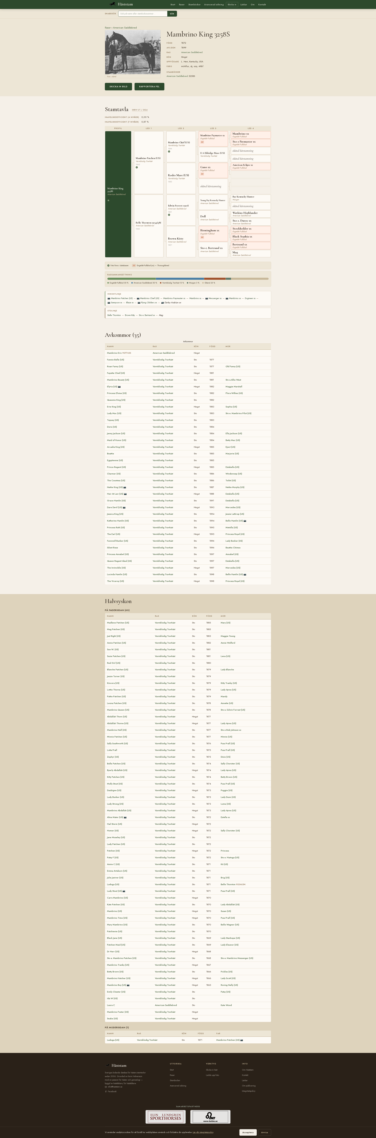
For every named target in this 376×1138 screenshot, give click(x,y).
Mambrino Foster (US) (118, 1012)
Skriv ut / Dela (140, 110)
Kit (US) (224, 864)
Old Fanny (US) (233, 366)
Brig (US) (225, 877)
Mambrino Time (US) (117, 918)
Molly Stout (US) (115, 783)
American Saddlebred (125, 27)
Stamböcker (194, 4)
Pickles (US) (227, 971)
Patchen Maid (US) (116, 944)
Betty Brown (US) (229, 777)
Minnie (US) (226, 736)
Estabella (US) (232, 467)
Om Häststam (248, 1069)
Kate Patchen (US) (116, 904)
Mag (161, 315)
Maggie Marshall (234, 386)
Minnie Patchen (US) (117, 736)
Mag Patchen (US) (116, 629)
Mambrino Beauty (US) (118, 379)
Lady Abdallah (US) (230, 904)
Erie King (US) (114, 406)
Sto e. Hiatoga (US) (230, 857)
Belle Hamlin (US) (234, 520)
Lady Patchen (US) (116, 844)
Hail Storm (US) (114, 824)
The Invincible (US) (116, 567)
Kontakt (262, 4)
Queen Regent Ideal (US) (119, 561)
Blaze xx (130, 302)
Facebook (112, 1091)
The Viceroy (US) (115, 581)
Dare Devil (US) (114, 507)
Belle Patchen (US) (116, 763)
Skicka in (232, 4)
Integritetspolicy (248, 1091)
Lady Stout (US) (114, 891)
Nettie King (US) (115, 487)
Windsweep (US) (234, 473)
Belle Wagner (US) (230, 924)
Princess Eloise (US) (117, 393)
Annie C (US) (113, 864)
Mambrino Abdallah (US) (119, 810)
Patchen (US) (113, 850)
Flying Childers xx (147, 302)
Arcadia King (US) (116, 447)
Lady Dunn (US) (228, 797)
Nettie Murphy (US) (235, 487)
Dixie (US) (225, 756)
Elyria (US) (112, 386)
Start (173, 4)
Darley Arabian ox (171, 302)
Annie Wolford (228, 642)
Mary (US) (225, 622)
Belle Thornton (114, 315)
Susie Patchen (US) (116, 656)
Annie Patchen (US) (116, 642)
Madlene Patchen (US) (118, 622)
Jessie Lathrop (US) (235, 514)
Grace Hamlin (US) (116, 500)
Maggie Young (228, 636)
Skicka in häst (211, 1069)
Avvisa (264, 1132)
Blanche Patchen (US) (117, 669)
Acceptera (248, 1132)
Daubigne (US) (114, 790)
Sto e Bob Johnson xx (231, 730)
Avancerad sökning (214, 4)
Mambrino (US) (114, 911)
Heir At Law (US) (115, 493)
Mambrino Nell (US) (117, 730)
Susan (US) (226, 911)
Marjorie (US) (232, 453)
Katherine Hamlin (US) (118, 520)
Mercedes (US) (233, 507)
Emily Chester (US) (116, 991)
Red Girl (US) (113, 663)
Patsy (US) (225, 991)
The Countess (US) (116, 480)
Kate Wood (226, 1005)
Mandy (224, 696)
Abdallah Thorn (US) (117, 716)
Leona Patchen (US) (116, 703)
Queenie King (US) (116, 400)
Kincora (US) (113, 683)
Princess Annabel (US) (118, 554)
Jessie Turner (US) (116, 676)
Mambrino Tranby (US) (118, 965)
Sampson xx (115, 302)
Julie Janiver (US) (115, 877)
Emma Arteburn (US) (117, 870)
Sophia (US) (231, 406)
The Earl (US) (113, 534)
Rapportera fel (149, 86)
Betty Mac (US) (233, 440)
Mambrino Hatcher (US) (118, 978)
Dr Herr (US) (113, 951)
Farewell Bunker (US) (117, 540)
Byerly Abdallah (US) (117, 770)
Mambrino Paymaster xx (174, 298)
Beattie (110, 453)
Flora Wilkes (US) (234, 393)
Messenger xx (213, 298)
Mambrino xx (195, 298)
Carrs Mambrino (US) (117, 897)
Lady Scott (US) (228, 978)
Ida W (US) (112, 998)
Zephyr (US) (113, 756)
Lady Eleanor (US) (230, 944)
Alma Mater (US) (115, 817)
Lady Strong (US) (115, 803)
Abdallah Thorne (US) (117, 723)
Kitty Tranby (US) (229, 683)
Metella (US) (232, 527)
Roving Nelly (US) (229, 985)
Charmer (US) (114, 473)
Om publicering (249, 1085)
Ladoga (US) (113, 884)
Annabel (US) (232, 554)
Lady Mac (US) (114, 413)
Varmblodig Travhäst (163, 359)
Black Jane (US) (114, 938)
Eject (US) (230, 447)
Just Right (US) (114, 636)
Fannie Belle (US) (115, 359)
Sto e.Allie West (233, 379)
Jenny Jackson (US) (116, 433)
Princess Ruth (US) (116, 527)
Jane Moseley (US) (116, 837)
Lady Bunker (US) (234, 540)
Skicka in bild (118, 86)
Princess (225, 850)
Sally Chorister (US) (230, 763)
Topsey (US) (113, 420)
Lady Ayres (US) (228, 689)
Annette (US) (227, 703)
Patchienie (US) (114, 931)
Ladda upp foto (212, 1075)
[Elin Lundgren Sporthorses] (166, 1117)
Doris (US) (112, 426)
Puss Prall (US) (228, 743)
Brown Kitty (130, 315)
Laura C (111, 1005)
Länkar (243, 4)
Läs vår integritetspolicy (203, 1132)
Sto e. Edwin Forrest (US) (233, 709)
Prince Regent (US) (116, 467)
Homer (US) (113, 830)
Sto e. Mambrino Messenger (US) (237, 958)
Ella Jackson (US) (234, 433)
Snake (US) (112, 1018)
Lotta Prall (112, 750)
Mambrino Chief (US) (148, 298)
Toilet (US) (231, 480)
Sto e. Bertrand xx (147, 315)
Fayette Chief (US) (116, 373)
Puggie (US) (227, 790)
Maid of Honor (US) (116, 440)
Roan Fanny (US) (115, 366)
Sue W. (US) (113, 649)
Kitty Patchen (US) (115, 777)
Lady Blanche (227, 669)
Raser (182, 4)
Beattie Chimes (233, 547)
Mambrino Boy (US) (116, 985)
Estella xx (225, 817)
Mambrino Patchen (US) (120, 298)
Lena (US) (225, 656)
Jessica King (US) (115, 514)
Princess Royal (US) (235, 534)
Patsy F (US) (113, 857)
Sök (172, 13)
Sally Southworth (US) (117, 743)
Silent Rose (112, 547)
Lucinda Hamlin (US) (117, 574)
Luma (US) (226, 803)
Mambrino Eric (119, 353)
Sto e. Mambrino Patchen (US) (121, 958)
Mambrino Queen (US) (118, 709)
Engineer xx (250, 298)
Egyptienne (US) (115, 460)
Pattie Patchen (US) (116, 696)
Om (253, 4)
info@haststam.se (115, 1086)
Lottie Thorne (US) (116, 689)
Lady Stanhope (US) (230, 938)
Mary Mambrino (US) (117, 924)
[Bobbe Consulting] (210, 1117)
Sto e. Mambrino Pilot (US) (238, 413)
